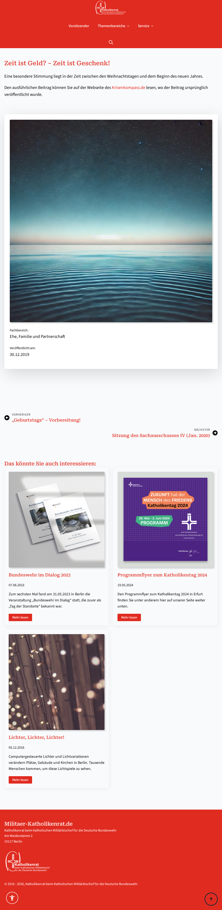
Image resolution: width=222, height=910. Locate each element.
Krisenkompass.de (128, 88)
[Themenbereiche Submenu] (129, 26)
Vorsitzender (79, 26)
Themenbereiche (111, 26)
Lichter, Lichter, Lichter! (36, 737)
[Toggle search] (111, 42)
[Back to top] (211, 899)
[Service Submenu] (153, 26)
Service (143, 26)
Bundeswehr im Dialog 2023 (39, 575)
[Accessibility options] (12, 898)
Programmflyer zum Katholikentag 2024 (162, 575)
